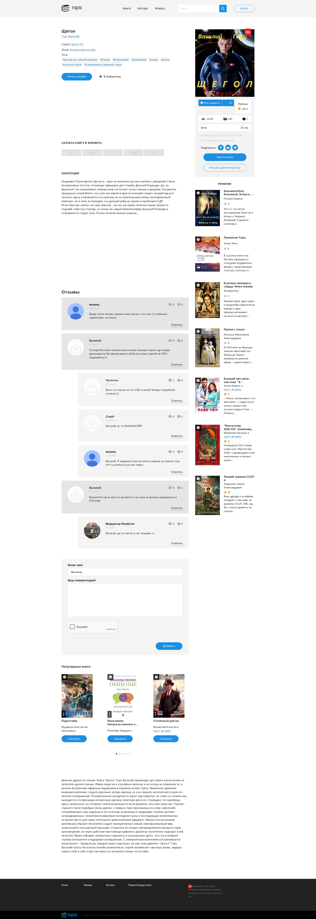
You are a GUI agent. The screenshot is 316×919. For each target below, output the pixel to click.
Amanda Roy (231, 290)
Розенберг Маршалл (119, 730)
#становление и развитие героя (102, 64)
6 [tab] (129, 753)
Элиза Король (232, 385)
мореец (94, 304)
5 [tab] (127, 753)
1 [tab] (116, 753)
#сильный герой (72, 64)
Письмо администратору (224, 167)
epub (92, 152)
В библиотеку (112, 76)
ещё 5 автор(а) (232, 436)
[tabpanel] (77, 708)
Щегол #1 (77, 44)
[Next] (184, 696)
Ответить (177, 324)
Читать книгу (225, 157)
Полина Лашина (233, 198)
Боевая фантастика (82, 49)
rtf (113, 152)
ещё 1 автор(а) (162, 730)
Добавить (169, 646)
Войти (244, 8)
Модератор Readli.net (120, 523)
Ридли (77, 7)
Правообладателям (139, 885)
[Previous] (62, 696)
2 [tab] (119, 753)
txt (154, 152)
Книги (127, 8)
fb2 (71, 152)
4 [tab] (124, 753)
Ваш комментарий (81, 580)
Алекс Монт (231, 243)
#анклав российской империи (80, 59)
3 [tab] (121, 753)
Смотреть (74, 738)
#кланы (153, 59)
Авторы (142, 8)
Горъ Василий (70, 36)
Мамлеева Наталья (235, 432)
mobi (133, 152)
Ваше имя (75, 565)
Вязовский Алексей (164, 727)
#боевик (105, 59)
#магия (165, 59)
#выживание (139, 59)
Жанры (160, 8)
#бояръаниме (121, 59)
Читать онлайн (76, 76)
